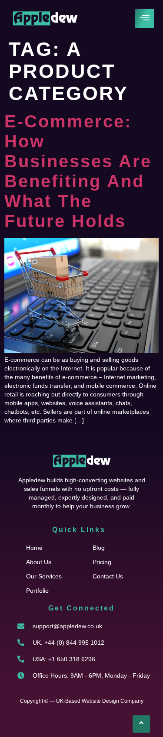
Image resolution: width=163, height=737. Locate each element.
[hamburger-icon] (144, 18)
